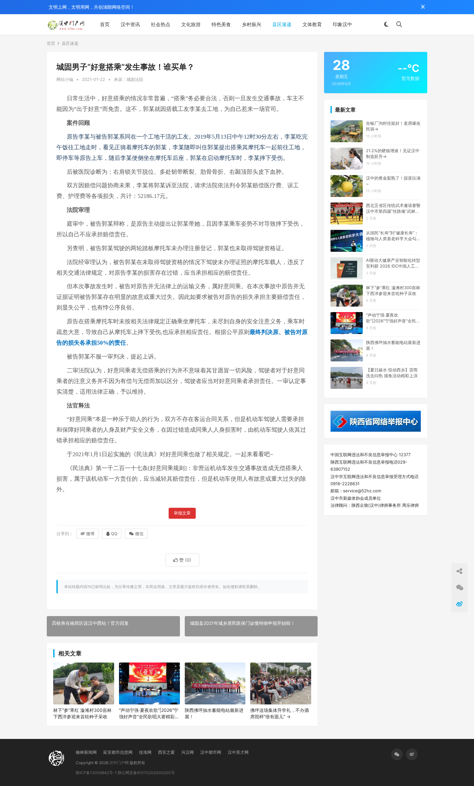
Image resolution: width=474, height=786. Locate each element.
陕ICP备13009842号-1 (96, 772)
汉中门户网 (119, 762)
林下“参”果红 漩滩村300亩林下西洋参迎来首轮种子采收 (82, 713)
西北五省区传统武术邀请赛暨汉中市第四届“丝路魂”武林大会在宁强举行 (393, 208)
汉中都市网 (210, 752)
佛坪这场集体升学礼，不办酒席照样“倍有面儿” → (279, 713)
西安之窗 (166, 752)
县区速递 (281, 24)
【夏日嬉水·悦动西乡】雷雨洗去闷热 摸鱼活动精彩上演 (392, 372)
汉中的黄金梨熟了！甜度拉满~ (393, 180)
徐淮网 (145, 752)
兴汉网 (187, 752)
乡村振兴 (251, 24)
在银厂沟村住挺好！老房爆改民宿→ (393, 126)
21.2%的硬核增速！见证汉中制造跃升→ (393, 153)
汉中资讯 (130, 24)
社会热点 (160, 24)
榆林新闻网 (86, 752)
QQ (114, 533)
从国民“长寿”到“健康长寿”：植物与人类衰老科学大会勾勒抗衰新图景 (393, 235)
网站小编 (64, 79)
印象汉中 (342, 24)
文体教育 (312, 24)
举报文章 (182, 513)
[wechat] (397, 754)
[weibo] (412, 754)
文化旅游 (191, 24)
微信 (139, 533)
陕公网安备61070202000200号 (146, 772)
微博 (90, 533)
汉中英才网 (238, 752)
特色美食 (221, 24)
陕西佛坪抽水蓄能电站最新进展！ (214, 713)
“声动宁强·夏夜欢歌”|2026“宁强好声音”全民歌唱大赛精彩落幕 (149, 713)
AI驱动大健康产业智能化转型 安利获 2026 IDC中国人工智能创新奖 (393, 263)
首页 (105, 24)
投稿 (418, 24)
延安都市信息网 (118, 752)
